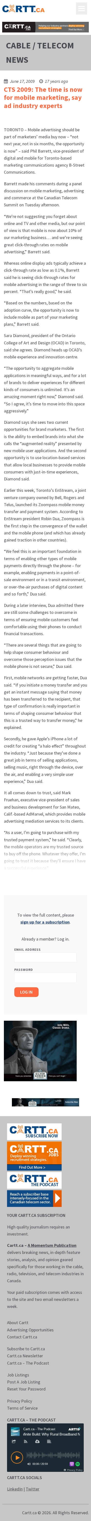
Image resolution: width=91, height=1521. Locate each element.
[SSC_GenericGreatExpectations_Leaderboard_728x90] (45, 1102)
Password (23, 969)
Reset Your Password (26, 1389)
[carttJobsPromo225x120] (34, 1155)
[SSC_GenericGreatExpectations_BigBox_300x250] (40, 1050)
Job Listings (18, 1375)
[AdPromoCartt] (34, 1198)
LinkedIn (15, 1489)
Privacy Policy (19, 1401)
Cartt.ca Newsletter (25, 1356)
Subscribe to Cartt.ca (26, 1348)
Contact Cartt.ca (22, 1337)
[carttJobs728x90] (45, 27)
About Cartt (17, 1322)
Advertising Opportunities (30, 1330)
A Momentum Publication (52, 1245)
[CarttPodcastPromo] (34, 1180)
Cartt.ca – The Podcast (28, 1363)
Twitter (32, 1489)
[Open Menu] (81, 8)
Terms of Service (22, 1408)
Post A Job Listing (23, 1382)
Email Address (27, 949)
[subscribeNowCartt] (34, 1131)
